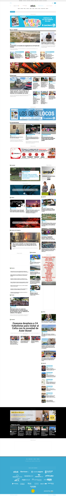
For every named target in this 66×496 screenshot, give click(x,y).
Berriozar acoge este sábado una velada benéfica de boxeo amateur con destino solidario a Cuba (51, 369)
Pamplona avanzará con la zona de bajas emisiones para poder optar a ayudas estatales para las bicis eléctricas (48, 250)
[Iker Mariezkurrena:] (17, 129)
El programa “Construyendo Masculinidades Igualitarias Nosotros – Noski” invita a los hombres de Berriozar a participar (48, 238)
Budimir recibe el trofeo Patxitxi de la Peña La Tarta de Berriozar (51, 390)
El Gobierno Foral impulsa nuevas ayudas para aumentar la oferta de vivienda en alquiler (18, 292)
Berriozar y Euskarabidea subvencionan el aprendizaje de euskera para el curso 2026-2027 (52, 86)
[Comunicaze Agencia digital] (33, 465)
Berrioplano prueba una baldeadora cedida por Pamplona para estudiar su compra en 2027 (34, 294)
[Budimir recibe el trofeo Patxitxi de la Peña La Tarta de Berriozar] (44, 388)
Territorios (27, 8)
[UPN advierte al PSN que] (48, 36)
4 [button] (25, 180)
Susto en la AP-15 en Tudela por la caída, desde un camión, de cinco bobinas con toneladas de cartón (19, 92)
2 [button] (23, 180)
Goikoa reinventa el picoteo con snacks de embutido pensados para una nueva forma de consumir (13, 433)
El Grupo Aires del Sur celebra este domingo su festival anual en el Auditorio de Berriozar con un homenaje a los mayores (33, 211)
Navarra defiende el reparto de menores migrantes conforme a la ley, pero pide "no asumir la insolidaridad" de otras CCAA (19, 282)
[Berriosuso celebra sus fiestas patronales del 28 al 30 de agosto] (35, 257)
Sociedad (21, 8)
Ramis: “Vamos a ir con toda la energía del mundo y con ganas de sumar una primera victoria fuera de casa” (14, 343)
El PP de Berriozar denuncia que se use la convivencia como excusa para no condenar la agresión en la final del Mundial (49, 56)
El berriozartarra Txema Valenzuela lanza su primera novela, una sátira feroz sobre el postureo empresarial (17, 211)
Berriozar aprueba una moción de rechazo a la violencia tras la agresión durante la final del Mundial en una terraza (32, 138)
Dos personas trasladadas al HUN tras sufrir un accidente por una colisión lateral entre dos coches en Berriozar (44, 84)
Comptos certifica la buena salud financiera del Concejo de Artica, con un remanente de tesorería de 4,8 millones (48, 347)
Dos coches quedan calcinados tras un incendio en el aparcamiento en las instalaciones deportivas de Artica (48, 359)
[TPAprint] (43, 484)
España (19, 8)
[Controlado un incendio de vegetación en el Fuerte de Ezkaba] (25, 37)
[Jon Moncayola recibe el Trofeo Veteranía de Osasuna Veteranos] (25, 338)
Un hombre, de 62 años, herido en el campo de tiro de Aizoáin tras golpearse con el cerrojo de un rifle (35, 273)
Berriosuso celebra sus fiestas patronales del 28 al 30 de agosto (35, 263)
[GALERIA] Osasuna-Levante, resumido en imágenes (35, 342)
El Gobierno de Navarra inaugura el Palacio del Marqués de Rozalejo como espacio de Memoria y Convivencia (18, 289)
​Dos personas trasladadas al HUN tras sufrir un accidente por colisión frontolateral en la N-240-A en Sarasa (35, 282)
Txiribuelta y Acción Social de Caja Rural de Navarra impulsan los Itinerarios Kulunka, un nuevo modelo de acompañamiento (44, 433)
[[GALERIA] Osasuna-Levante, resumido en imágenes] (35, 338)
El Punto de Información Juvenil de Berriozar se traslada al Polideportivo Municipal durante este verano (44, 101)
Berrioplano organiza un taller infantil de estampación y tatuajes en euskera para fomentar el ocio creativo (48, 210)
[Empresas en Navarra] (15, 484)
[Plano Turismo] (36, 484)
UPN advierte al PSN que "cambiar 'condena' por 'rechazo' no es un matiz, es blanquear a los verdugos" (48, 43)
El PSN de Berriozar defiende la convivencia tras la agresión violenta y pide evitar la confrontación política (36, 101)
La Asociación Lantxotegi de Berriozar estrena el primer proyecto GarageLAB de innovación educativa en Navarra (36, 86)
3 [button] (24, 180)
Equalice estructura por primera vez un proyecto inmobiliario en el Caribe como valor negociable (36, 433)
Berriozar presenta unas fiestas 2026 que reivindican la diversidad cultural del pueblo (48, 139)
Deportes (47, 8)
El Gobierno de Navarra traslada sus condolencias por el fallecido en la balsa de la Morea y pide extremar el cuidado (19, 279)
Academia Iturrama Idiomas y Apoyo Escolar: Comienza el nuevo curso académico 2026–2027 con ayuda (29, 433)
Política (25, 8)
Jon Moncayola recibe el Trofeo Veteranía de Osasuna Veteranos (25, 342)
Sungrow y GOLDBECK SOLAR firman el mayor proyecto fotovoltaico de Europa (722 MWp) (52, 433)
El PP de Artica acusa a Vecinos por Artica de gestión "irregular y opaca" (49, 322)
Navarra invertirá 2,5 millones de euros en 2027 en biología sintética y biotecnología (19, 286)
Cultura (33, 8)
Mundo (31, 8)
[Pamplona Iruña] (51, 484)
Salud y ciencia (43, 8)
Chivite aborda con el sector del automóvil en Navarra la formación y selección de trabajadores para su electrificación (19, 271)
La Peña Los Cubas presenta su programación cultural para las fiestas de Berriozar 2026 (34, 56)
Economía (36, 8)
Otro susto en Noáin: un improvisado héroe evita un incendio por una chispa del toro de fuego (25, 245)
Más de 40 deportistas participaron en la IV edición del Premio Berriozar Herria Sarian (51, 376)
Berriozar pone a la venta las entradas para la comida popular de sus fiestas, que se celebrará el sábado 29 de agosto (19, 310)
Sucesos (39, 8)
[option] (33, 6)
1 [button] (22, 180)
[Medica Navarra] (22, 484)
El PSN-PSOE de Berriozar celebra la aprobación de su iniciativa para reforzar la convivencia (19, 56)
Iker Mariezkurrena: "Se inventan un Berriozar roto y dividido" (16, 137)
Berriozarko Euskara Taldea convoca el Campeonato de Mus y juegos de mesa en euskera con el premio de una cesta (49, 224)
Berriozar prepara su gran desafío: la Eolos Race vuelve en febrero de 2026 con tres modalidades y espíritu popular (50, 396)
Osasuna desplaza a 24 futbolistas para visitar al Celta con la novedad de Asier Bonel (25, 327)
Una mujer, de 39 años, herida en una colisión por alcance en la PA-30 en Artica (49, 335)
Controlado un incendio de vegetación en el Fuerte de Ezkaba (24, 46)
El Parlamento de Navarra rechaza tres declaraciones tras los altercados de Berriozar (52, 97)
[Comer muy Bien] (29, 484)
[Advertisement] (19, 260)
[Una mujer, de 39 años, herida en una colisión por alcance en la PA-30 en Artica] (49, 328)
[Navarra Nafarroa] (33, 486)
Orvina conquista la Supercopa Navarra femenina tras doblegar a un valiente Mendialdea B (51, 401)
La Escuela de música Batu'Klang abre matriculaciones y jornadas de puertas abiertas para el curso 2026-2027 (21, 433)
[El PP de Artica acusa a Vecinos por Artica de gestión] (49, 317)
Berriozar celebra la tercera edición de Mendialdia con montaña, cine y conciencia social (51, 383)
